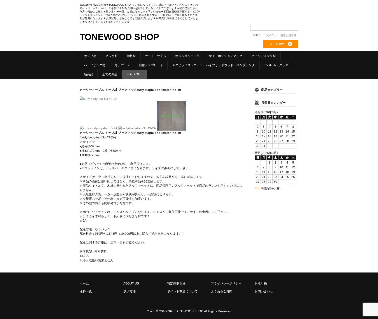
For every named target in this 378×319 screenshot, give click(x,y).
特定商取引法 (176, 283)
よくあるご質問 (221, 291)
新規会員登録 (288, 35)
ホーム (84, 283)
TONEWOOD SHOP (119, 37)
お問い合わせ (264, 291)
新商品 (88, 74)
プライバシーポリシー (226, 283)
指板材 (131, 56)
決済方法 (129, 291)
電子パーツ (122, 65)
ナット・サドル (155, 56)
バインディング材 (263, 56)
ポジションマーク (187, 56)
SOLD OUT (134, 74)
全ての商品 (109, 74)
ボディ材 (90, 56)
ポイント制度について (182, 291)
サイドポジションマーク (225, 56)
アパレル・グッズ (276, 65)
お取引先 (261, 283)
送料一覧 (116, 242)
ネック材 (111, 56)
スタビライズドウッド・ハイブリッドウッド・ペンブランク (213, 65)
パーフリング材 (94, 65)
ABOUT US (131, 283)
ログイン (270, 35)
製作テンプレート (151, 65)
